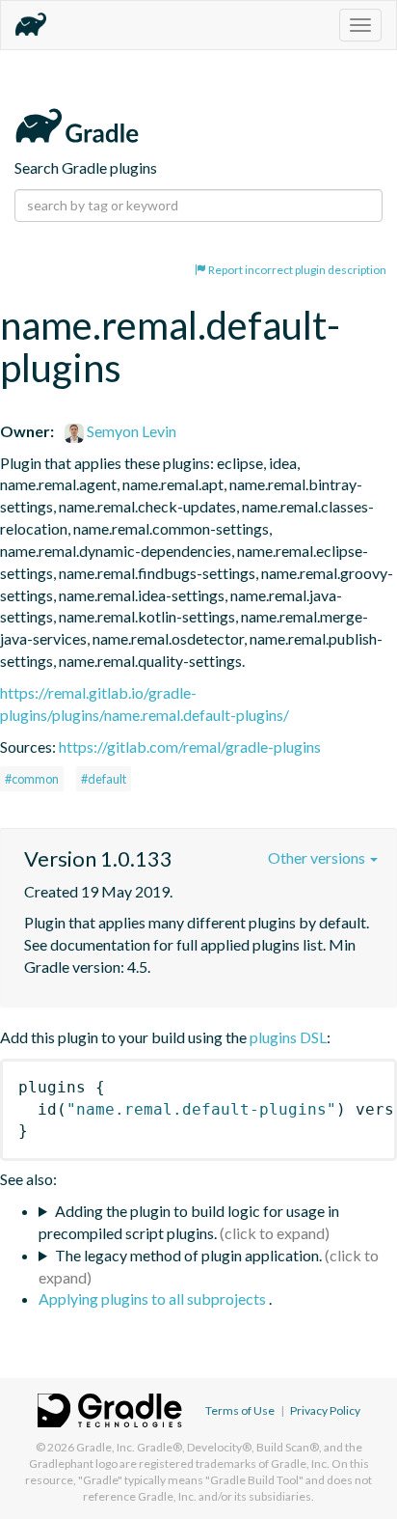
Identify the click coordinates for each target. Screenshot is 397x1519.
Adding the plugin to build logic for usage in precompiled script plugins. (189, 1221)
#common (32, 779)
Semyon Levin (130, 431)
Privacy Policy (325, 1410)
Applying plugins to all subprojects (154, 1298)
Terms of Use (240, 1410)
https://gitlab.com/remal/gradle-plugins (190, 746)
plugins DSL (288, 1037)
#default (103, 779)
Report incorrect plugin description (296, 269)
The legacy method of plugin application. (188, 1255)
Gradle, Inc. (105, 1447)
